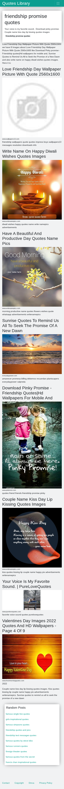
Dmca (31, 783)
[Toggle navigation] (58, 3)
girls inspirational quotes (17, 719)
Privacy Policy (45, 783)
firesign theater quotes (16, 751)
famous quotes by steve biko (19, 741)
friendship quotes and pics (18, 730)
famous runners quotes (17, 746)
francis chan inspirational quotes (21, 762)
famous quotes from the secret (20, 757)
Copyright (19, 783)
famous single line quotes (18, 714)
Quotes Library (16, 3)
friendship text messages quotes (21, 735)
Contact (6, 783)
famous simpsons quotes (17, 724)
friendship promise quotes (18, 36)
